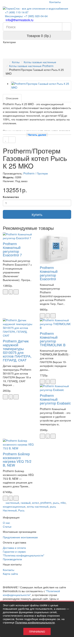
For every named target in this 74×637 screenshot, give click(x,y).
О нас (6, 523)
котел (35, 503)
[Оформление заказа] (69, 2)
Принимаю (37, 631)
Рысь (21, 510)
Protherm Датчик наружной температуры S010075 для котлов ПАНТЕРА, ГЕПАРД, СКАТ (17, 350)
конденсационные (14, 506)
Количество (11, 197)
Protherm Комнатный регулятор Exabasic (55, 399)
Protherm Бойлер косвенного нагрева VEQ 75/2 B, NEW (17, 459)
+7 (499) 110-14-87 (16, 12)
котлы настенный (37, 506)
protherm (45, 503)
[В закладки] (6, 139)
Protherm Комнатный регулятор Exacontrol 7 (12, 249)
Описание (12, 98)
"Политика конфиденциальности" (23, 555)
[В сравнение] (12, 139)
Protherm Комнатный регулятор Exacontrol (48, 273)
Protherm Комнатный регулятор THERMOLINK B (52, 339)
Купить (37, 214)
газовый (26, 503)
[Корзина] (64, 2)
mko (63, 503)
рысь (56, 503)
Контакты (55, 2)
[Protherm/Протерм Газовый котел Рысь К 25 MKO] (40, 85)
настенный (12, 503)
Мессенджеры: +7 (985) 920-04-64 (26, 16)
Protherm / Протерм (35, 173)
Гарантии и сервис (14, 551)
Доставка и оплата (14, 548)
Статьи (7, 526)
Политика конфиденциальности (35, 622)
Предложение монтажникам (20, 537)
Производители (12, 559)
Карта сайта (10, 574)
